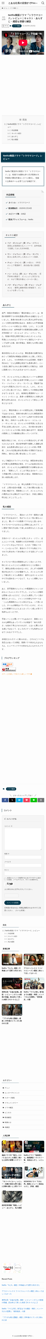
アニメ (7, 1088)
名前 (6, 853)
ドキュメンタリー (11, 1103)
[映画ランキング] (9, 671)
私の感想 (15, 139)
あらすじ (15, 136)
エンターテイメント (12, 1093)
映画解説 (8, 1117)
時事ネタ (8, 1122)
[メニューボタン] (3, 3)
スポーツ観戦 (10, 1098)
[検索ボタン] (43, 3)
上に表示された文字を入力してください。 (18, 889)
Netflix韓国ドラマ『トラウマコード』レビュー (22, 931)
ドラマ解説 (16, 26)
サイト (6, 870)
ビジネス (8, 1113)
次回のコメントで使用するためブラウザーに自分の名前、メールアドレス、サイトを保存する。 (24, 878)
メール (7, 862)
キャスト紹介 (16, 133)
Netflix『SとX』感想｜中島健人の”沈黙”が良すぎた (21, 1285)
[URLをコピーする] (41, 800)
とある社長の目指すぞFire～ (23, 3)
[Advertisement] (23, 85)
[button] (5, 800)
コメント (8, 826)
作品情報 (15, 130)
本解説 (7, 1127)
